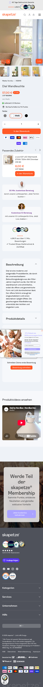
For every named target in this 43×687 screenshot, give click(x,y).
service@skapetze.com (37, 353)
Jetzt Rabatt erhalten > (32, 349)
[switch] (5, 682)
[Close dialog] (42, 330)
